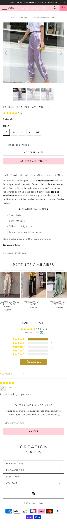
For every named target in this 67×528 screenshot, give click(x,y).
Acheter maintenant (33, 161)
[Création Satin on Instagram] (33, 494)
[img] (7, 382)
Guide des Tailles (18, 145)
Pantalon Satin (20, 252)
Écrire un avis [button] (33, 362)
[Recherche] (56, 7)
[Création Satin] (33, 8)
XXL (37, 132)
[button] (10, 113)
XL (30, 132)
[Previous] (6, 52)
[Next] (60, 52)
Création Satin (37, 503)
